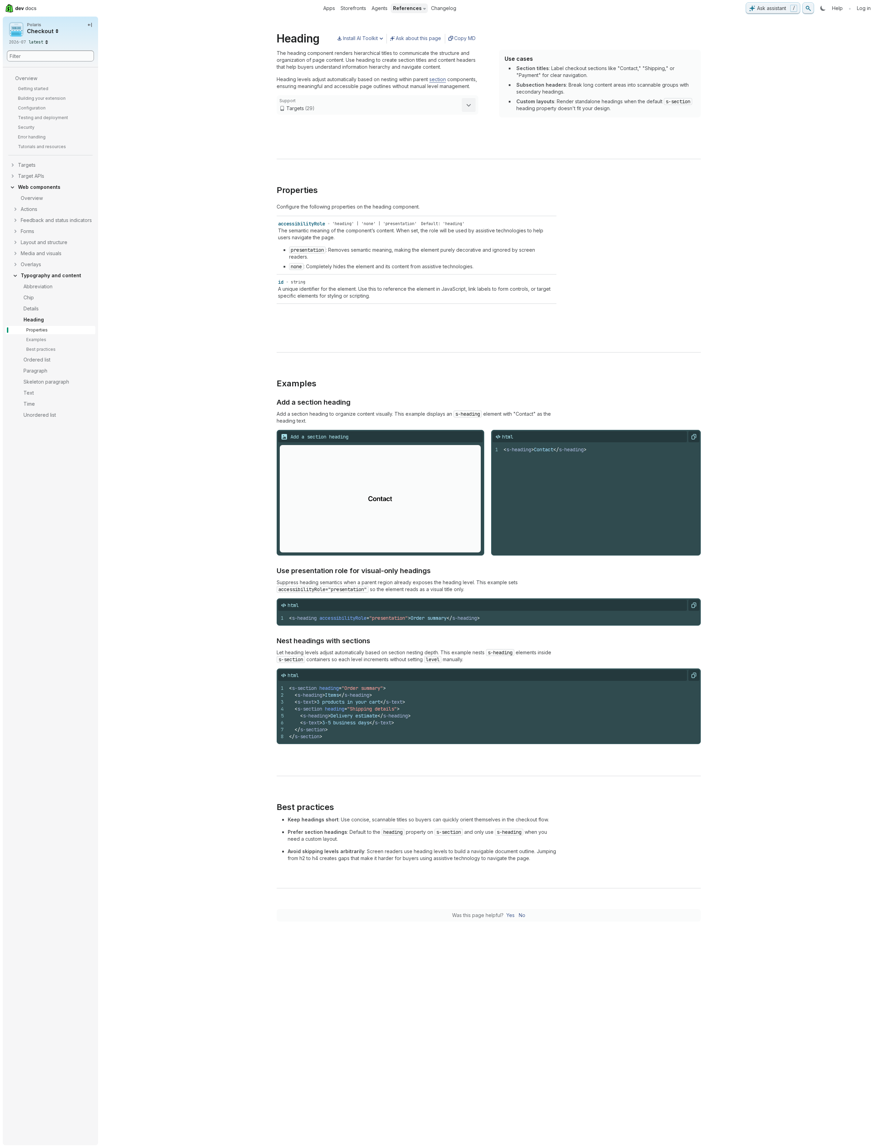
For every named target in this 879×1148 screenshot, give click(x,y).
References (407, 8)
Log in (864, 8)
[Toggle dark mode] (823, 8)
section (437, 79)
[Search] (808, 8)
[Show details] (469, 105)
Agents (380, 8)
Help (837, 8)
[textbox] (599, 499)
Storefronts (353, 8)
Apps (329, 8)
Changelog (443, 8)
